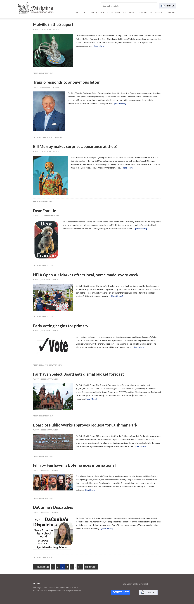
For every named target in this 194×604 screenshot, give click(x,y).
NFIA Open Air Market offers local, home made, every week (85, 274)
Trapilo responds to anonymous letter (66, 82)
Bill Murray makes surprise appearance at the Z (75, 146)
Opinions (57, 137)
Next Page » (90, 566)
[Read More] (98, 46)
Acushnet (47, 365)
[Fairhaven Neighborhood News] (35, 11)
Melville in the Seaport (53, 24)
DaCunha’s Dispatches (53, 507)
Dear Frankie (44, 210)
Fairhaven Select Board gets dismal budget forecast (78, 374)
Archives (36, 583)
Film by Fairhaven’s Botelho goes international (74, 465)
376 (80, 566)
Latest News (48, 73)
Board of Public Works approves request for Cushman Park (85, 425)
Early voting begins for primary (60, 325)
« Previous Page (42, 566)
